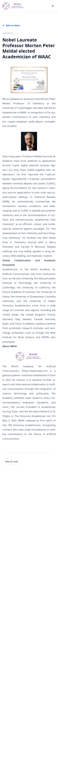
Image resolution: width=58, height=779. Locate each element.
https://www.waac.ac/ (34, 370)
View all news (11, 461)
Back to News (13, 25)
